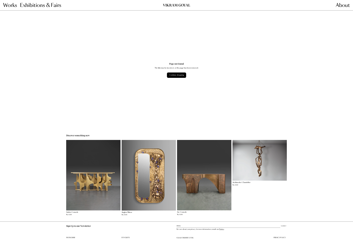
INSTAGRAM (70, 237)
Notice (221, 229)
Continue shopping (176, 75)
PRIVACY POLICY (279, 237)
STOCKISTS (125, 237)
